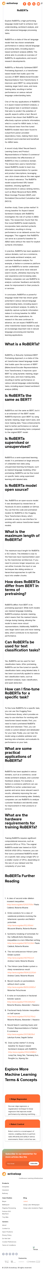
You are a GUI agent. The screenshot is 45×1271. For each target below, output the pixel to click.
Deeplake (5, 1187)
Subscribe (33, 1163)
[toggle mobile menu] (42, 3)
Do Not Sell (6, 1238)
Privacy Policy (6, 1235)
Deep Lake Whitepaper (31, 1205)
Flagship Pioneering (9, 1208)
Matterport (5, 1205)
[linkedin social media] (6, 1254)
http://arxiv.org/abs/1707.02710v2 (21, 1016)
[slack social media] (16, 1254)
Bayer (4, 1201)
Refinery (5, 1193)
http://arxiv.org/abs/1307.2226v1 (20, 943)
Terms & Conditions (9, 1245)
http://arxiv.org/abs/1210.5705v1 (20, 904)
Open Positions (7, 1232)
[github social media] (10, 1254)
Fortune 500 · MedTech (7, 1212)
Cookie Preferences (9, 1242)
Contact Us (6, 1228)
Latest (25, 1201)
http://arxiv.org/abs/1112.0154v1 (20, 925)
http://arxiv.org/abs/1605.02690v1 (21, 987)
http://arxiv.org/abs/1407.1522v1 (21, 958)
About (4, 1225)
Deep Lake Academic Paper (33, 1208)
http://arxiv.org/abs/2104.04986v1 (22, 1052)
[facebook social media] (3, 1254)
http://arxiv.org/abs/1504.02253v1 (22, 972)
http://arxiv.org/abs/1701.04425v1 (21, 1002)
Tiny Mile (5, 1217)
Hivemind (5, 1190)
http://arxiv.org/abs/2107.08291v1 (21, 1034)
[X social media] (13, 1254)
